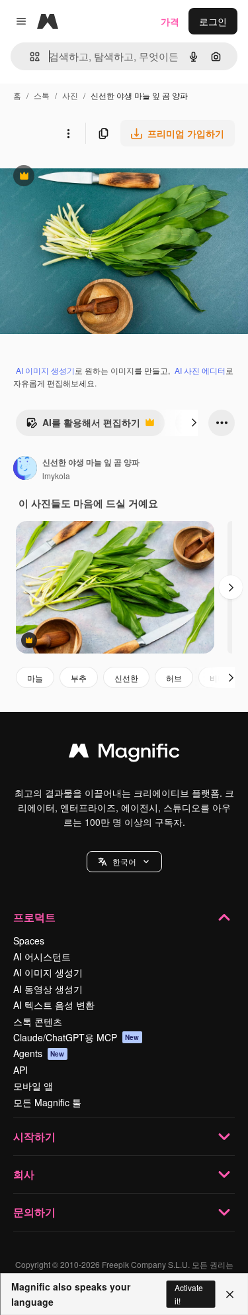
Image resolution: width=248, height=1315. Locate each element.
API (20, 1069)
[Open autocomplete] (29, 57)
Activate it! (189, 1294)
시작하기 (34, 1136)
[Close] (230, 1294)
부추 (79, 677)
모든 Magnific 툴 (47, 1102)
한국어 (124, 861)
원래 (76, 177)
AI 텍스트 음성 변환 (54, 1004)
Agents (39, 1053)
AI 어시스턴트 (42, 956)
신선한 (126, 677)
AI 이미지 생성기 (45, 370)
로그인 (213, 21)
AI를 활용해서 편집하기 (83, 425)
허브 (174, 677)
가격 (170, 21)
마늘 (35, 677)
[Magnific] (124, 754)
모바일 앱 (33, 1085)
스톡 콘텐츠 (37, 1021)
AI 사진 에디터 (200, 370)
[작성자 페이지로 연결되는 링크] (25, 469)
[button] (124, 861)
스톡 (42, 95)
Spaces (28, 940)
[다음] (194, 423)
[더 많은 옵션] (68, 133)
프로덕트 (34, 917)
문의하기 (34, 1212)
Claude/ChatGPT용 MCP (76, 1037)
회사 (23, 1174)
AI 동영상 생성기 (48, 989)
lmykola (56, 475)
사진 (70, 95)
